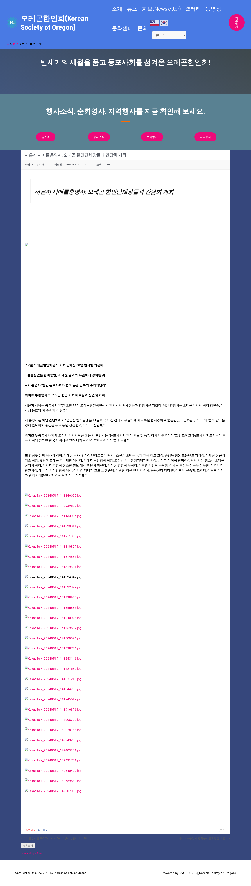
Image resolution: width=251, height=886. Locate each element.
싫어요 (42, 829)
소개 (117, 8)
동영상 (213, 8)
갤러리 (193, 8)
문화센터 (122, 28)
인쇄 (222, 829)
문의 (142, 28)
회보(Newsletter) (161, 8)
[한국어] (164, 22)
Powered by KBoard (32, 853)
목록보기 (28, 845)
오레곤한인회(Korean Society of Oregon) (54, 22)
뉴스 (132, 8)
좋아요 (30, 829)
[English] (154, 22)
